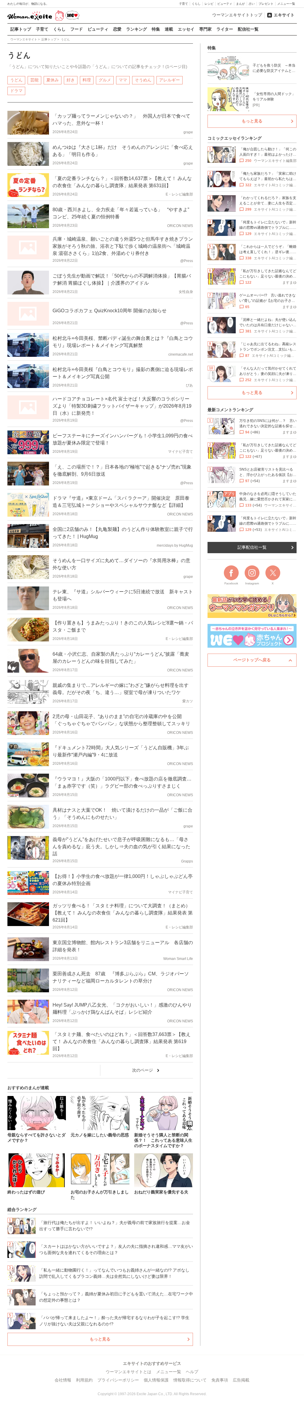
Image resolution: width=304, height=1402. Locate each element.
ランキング (136, 29)
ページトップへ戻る (252, 659)
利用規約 (84, 1380)
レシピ (209, 3)
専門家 (205, 29)
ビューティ (224, 3)
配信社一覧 (248, 29)
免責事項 (219, 1380)
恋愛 (117, 29)
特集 (156, 29)
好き (70, 80)
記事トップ (20, 29)
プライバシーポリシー (118, 1380)
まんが (240, 3)
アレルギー (169, 80)
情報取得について (190, 1380)
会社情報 (63, 1380)
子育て (183, 3)
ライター (224, 29)
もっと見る (100, 1339)
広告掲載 (241, 1380)
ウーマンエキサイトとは (128, 1371)
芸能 (34, 80)
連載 (169, 29)
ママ (123, 80)
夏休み (52, 80)
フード (76, 29)
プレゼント (266, 3)
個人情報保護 (156, 1380)
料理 (87, 80)
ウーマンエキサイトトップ (237, 14)
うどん (16, 80)
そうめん (143, 80)
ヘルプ (192, 1371)
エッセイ (186, 29)
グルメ (105, 80)
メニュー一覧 (286, 3)
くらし (196, 3)
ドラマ (16, 90)
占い (252, 3)
